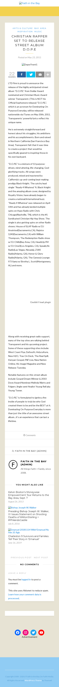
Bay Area (40, 28)
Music (38, 31)
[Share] (21, 74)
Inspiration (25, 31)
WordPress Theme (33, 680)
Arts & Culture (23, 28)
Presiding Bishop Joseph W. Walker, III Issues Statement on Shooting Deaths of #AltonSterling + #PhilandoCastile (28, 516)
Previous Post (21, 557)
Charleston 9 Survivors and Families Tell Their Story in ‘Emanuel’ (28, 538)
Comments (29, 435)
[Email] (40, 74)
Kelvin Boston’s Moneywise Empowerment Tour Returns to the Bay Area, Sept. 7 (28, 495)
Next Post (41, 557)
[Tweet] (30, 74)
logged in (26, 579)
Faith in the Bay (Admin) (31, 451)
